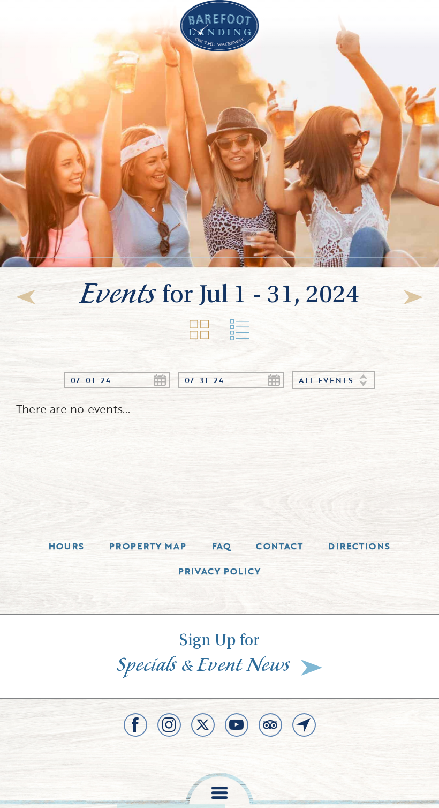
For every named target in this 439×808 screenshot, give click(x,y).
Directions (359, 546)
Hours (66, 546)
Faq (221, 546)
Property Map (147, 546)
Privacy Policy (219, 571)
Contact (279, 546)
